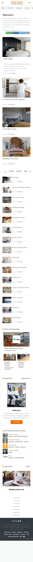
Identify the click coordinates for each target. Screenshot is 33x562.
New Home (19, 8)
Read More (16, 422)
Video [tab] (25, 171)
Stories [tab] (11, 171)
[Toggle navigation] (2, 3)
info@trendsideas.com (20, 524)
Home (2, 8)
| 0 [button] (10, 32)
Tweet (22, 32)
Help (27, 32)
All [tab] (6, 171)
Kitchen (27, 8)
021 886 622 (9, 524)
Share (16, 32)
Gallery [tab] (19, 171)
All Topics (10, 8)
